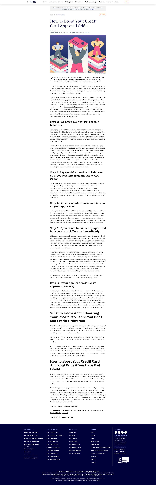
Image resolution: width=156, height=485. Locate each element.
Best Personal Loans (52, 441)
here (98, 480)
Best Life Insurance (52, 453)
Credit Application (60, 14)
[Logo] (33, 2)
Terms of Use (95, 444)
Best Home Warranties (53, 456)
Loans (60, 2)
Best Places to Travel (75, 447)
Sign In (127, 1)
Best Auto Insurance (52, 444)
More (116, 2)
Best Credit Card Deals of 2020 (61, 417)
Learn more (92, 9)
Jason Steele (55, 31)
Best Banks (27, 452)
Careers (93, 462)
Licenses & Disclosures (97, 453)
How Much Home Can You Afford (33, 438)
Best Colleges (73, 438)
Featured (109, 2)
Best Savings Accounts (31, 455)
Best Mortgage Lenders (31, 435)
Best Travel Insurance (75, 450)
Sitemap (93, 459)
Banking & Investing (90, 2)
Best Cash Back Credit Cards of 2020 (64, 406)
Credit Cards (78, 2)
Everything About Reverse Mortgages (31, 445)
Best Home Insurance (53, 450)
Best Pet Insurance (74, 453)
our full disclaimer (97, 475)
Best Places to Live (74, 444)
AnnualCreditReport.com (73, 107)
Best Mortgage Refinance (31, 441)
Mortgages (68, 2)
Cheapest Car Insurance (53, 447)
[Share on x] (119, 432)
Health (101, 2)
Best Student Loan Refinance (55, 435)
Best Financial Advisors (53, 459)
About (93, 432)
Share (103, 14)
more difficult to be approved (74, 79)
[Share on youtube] (125, 432)
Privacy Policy (95, 441)
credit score (86, 102)
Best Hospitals (73, 441)
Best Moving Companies (31, 458)
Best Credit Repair (52, 438)
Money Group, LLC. (70, 471)
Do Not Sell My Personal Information (101, 447)
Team (92, 438)
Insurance (52, 2)
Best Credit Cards (29, 449)
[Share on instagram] (122, 432)
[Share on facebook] (116, 432)
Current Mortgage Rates (31, 432)
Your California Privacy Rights (99, 450)
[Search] (27, 2)
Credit (44, 2)
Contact (93, 435)
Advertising (94, 456)
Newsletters (72, 432)
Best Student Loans (52, 432)
